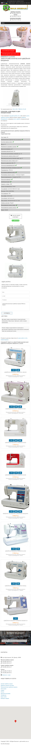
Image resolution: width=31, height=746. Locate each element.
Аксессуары (3, 688)
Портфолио (3, 695)
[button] (15, 721)
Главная (3, 42)
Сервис (2, 690)
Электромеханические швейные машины (11, 44)
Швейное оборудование (7, 43)
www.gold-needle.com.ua (15, 115)
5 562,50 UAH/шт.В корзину (16, 216)
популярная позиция (8, 50)
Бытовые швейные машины (21, 43)
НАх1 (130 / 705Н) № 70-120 (19, 109)
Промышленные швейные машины (9, 687)
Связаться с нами (6, 675)
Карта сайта (3, 696)
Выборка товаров (5, 698)
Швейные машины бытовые (7, 685)
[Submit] (28, 641)
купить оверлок (16, 119)
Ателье (2, 691)
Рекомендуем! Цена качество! (10, 54)
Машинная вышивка (5, 693)
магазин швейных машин (12, 42)
